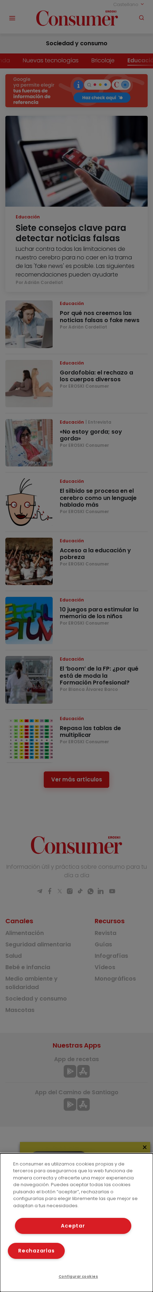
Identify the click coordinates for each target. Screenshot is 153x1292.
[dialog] (76, 1222)
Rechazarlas (36, 1250)
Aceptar (73, 1225)
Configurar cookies (78, 1276)
